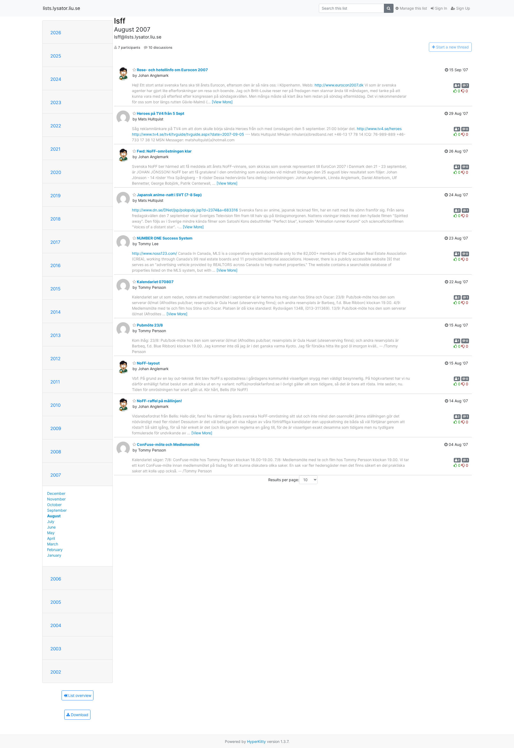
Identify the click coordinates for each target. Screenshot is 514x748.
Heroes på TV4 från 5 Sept (160, 113)
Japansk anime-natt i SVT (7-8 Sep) (169, 194)
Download (79, 714)
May (51, 532)
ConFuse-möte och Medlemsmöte (167, 444)
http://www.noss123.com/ (154, 253)
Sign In (440, 8)
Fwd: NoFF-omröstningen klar (164, 151)
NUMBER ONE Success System (164, 238)
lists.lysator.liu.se (61, 8)
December (56, 493)
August (54, 516)
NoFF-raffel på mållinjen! (159, 400)
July (50, 521)
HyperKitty (256, 741)
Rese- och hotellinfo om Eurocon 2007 (172, 69)
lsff (119, 20)
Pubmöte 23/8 (149, 325)
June (51, 527)
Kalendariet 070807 (154, 281)
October (54, 504)
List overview (79, 695)
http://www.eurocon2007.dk (339, 85)
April (51, 538)
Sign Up (462, 8)
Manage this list (413, 8)
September (57, 510)
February (55, 549)
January (54, 555)
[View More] (222, 102)
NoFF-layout (148, 363)
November (56, 499)
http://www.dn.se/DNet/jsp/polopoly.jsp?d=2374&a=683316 (185, 210)
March (52, 544)
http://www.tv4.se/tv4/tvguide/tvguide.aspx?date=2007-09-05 (188, 134)
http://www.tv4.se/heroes (379, 128)
